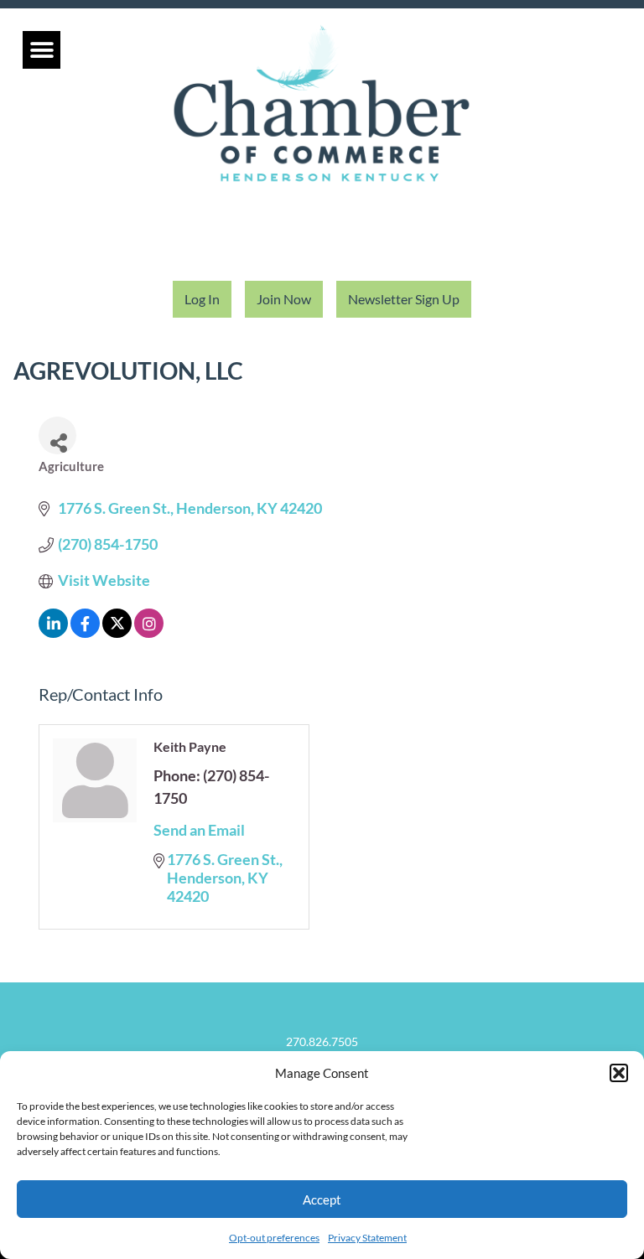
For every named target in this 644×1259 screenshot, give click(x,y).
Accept (322, 1199)
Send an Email (199, 830)
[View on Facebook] (85, 632)
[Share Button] (57, 435)
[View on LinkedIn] (53, 632)
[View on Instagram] (149, 632)
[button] (618, 1073)
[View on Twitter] (117, 632)
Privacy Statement (367, 1237)
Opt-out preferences (274, 1237)
